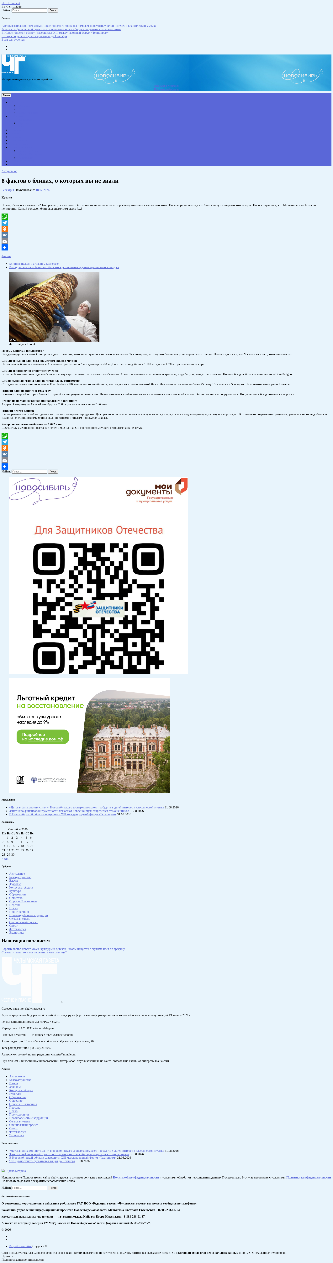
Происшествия (20, 144)
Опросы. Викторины (30, 154)
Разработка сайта (20, 1246)
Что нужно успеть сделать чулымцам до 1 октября (34, 36)
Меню (6, 95)
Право (22, 109)
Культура (24, 123)
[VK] (166, 235)
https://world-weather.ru (166, 86)
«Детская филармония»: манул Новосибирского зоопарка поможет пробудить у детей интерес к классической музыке (79, 25)
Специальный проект (23, 147)
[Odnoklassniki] (166, 229)
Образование (26, 119)
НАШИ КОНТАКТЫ (23, 161)
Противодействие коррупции (27, 164)
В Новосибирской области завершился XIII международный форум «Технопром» (55, 32)
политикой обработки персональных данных (207, 1252)
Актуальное (18, 102)
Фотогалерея (26, 158)
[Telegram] (166, 223)
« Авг (5, 858)
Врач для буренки (13, 39)
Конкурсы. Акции (29, 151)
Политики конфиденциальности (308, 1177)
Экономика (18, 130)
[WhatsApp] (166, 217)
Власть (15, 133)
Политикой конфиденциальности (136, 1177)
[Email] (166, 241)
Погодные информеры (166, 89)
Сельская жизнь (20, 140)
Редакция (8, 190)
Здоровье (24, 106)
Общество (17, 116)
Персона (16, 137)
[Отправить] (166, 247)
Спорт (22, 126)
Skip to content (11, 3)
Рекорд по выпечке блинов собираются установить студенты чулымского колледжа (64, 267)
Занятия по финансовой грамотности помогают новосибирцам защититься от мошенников (61, 29)
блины (6, 256)
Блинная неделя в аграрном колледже (34, 263)
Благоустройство (28, 112)
